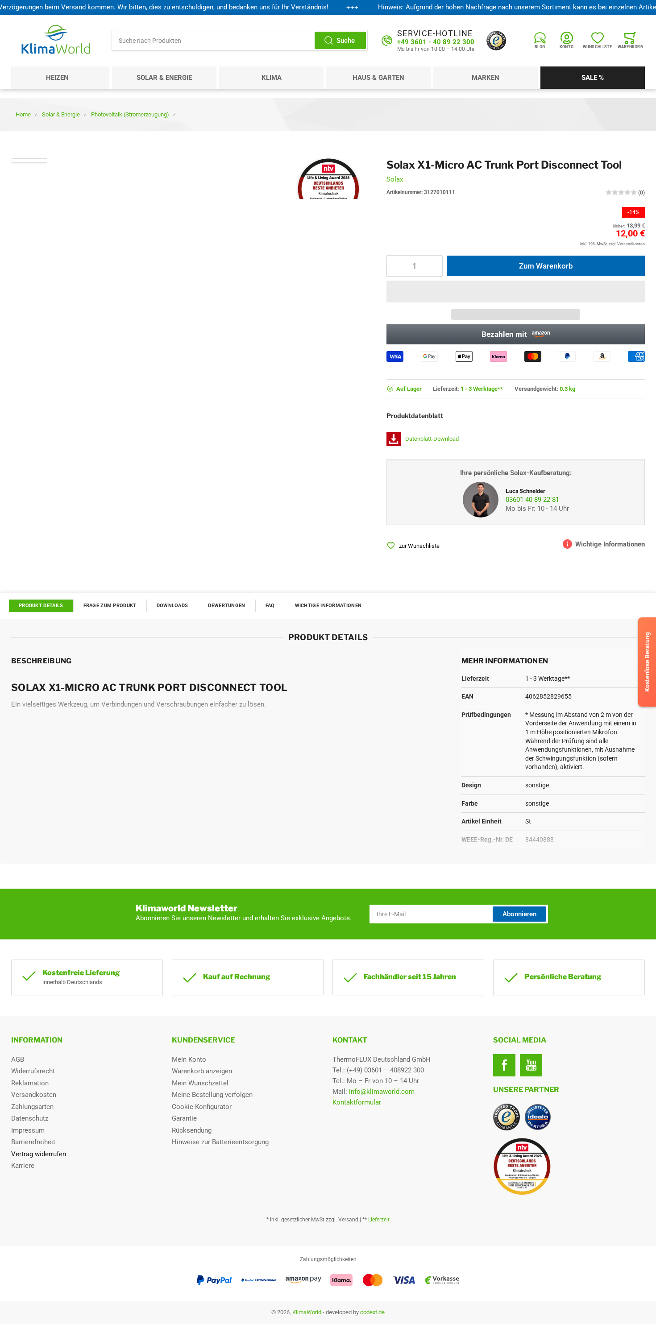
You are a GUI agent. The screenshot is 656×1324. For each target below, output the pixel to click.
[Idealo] (537, 1117)
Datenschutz (29, 1118)
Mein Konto (189, 1059)
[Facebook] (504, 1065)
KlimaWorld (306, 1312)
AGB (17, 1059)
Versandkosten (33, 1095)
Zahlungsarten (32, 1107)
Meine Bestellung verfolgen (212, 1095)
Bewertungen (226, 605)
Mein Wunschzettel (200, 1083)
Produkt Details (41, 605)
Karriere (22, 1166)
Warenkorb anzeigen (202, 1071)
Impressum (28, 1130)
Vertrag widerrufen (38, 1154)
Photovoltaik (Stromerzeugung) (130, 114)
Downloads (172, 605)
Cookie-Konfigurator (202, 1107)
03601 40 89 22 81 (532, 500)
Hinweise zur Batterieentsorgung (220, 1142)
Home (23, 114)
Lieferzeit (379, 1219)
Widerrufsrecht (33, 1071)
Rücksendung (192, 1130)
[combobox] (240, 40)
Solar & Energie (164, 78)
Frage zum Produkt (110, 605)
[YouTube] (531, 1065)
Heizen (57, 78)
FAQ (270, 605)
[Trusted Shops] (496, 40)
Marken (485, 78)
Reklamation (30, 1083)
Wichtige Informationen (328, 605)
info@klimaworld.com (382, 1092)
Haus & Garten (378, 78)
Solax (394, 179)
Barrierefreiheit (33, 1142)
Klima (272, 78)
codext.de (372, 1312)
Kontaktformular (356, 1102)
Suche (345, 41)
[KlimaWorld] (569, 1163)
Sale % (592, 78)
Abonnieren (519, 914)
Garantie (184, 1118)
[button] (515, 291)
